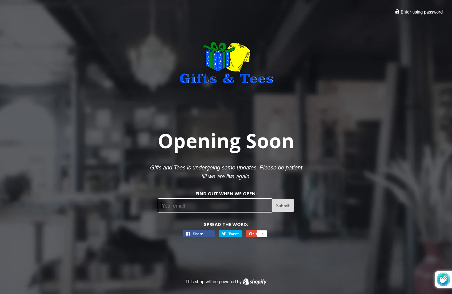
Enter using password (421, 12)
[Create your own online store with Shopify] (255, 281)
